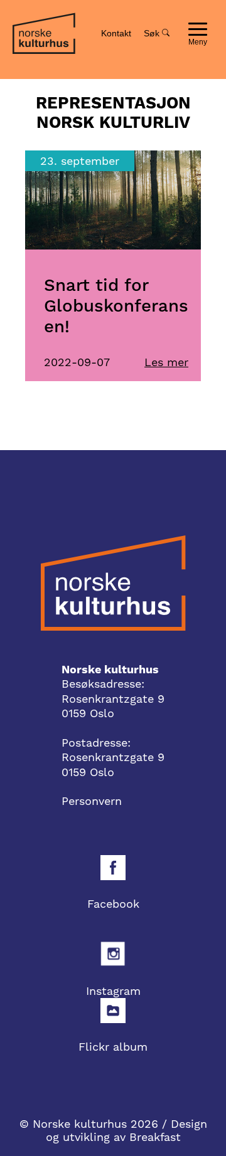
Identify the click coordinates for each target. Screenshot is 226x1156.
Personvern (92, 800)
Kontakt (116, 33)
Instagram (113, 990)
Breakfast (155, 1136)
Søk (153, 33)
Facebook (113, 903)
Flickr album (113, 1046)
